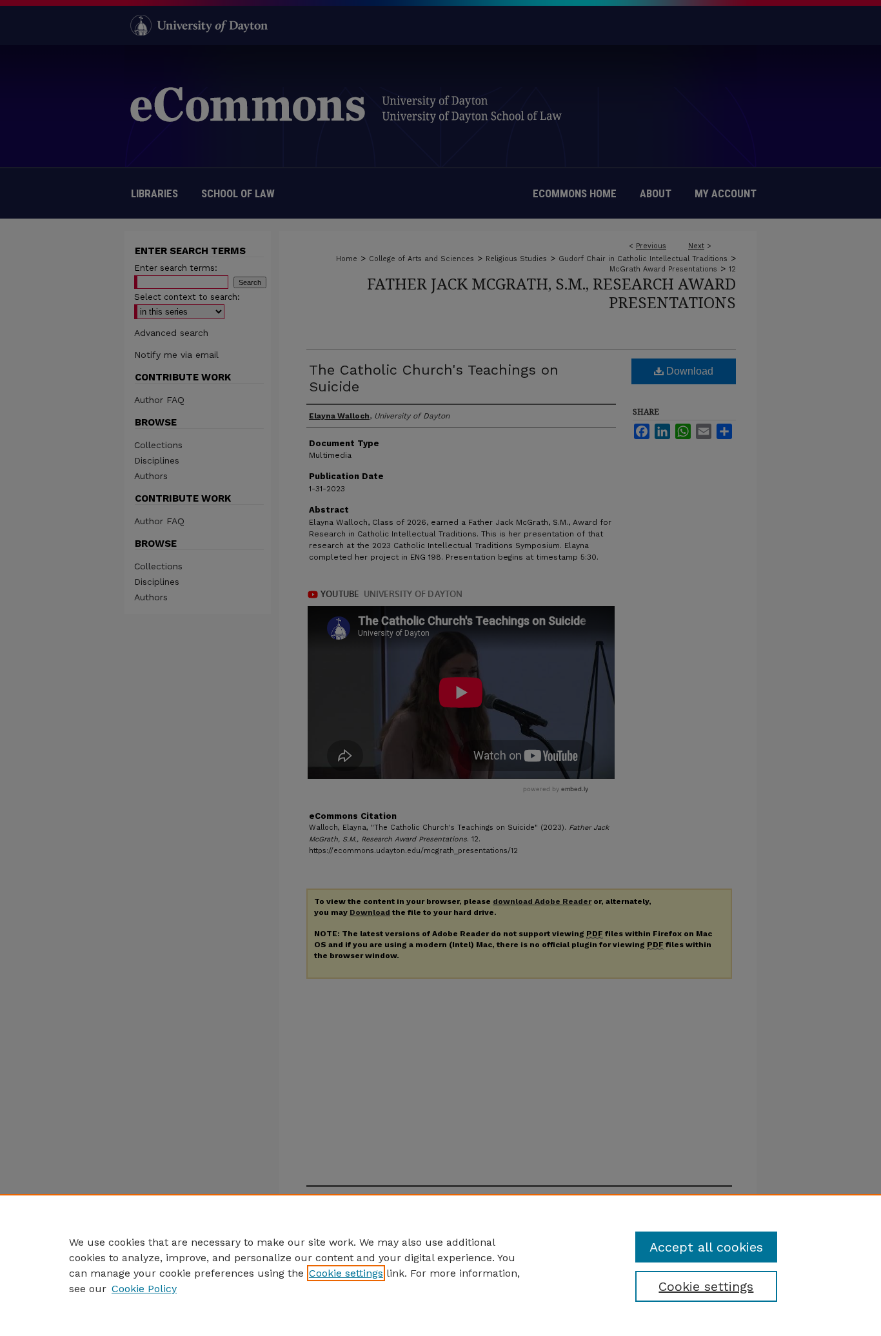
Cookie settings (346, 1273)
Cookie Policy (144, 1288)
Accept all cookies (706, 1247)
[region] (440, 1265)
